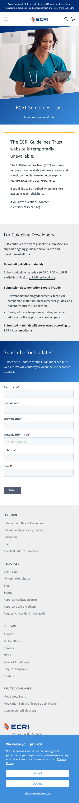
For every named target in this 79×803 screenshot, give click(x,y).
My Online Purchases (17, 578)
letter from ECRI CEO (63, 8)
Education (10, 537)
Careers (9, 648)
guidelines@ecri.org (42, 277)
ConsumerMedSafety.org (20, 710)
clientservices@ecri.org (25, 207)
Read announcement (38, 8)
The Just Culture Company (21, 551)
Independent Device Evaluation (24, 523)
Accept (37, 773)
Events (8, 592)
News (7, 655)
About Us (10, 634)
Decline (37, 783)
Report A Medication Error (20, 600)
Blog (7, 586)
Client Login (11, 572)
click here (37, 194)
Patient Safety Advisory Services (24, 530)
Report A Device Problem (20, 607)
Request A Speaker (16, 669)
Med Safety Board (15, 696)
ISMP (7, 544)
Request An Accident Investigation (25, 613)
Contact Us (11, 676)
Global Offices (13, 641)
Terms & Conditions (16, 662)
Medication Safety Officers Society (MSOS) (31, 704)
